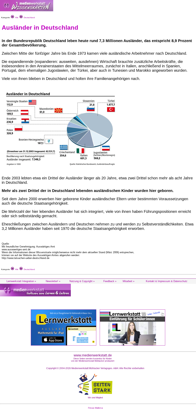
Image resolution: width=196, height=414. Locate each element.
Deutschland (29, 17)
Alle (16, 17)
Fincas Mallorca (95, 408)
